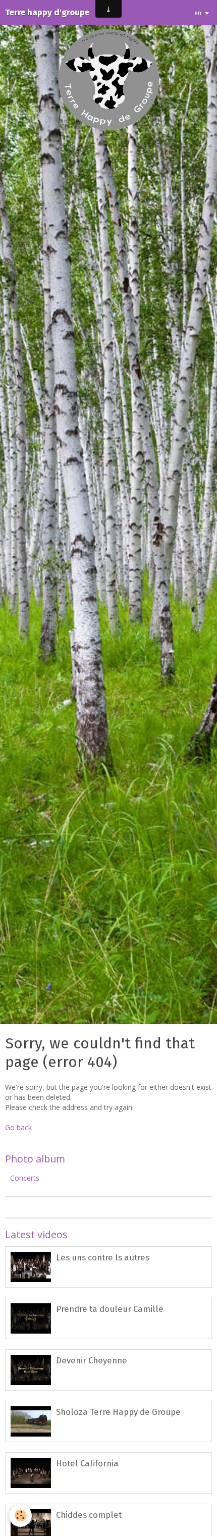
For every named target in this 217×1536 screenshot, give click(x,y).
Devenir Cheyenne (91, 1360)
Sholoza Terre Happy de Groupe (118, 1412)
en (197, 13)
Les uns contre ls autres (102, 1257)
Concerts (24, 1178)
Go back (18, 1127)
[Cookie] (20, 1515)
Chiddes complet (89, 1515)
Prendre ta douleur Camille (110, 1309)
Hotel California (87, 1463)
